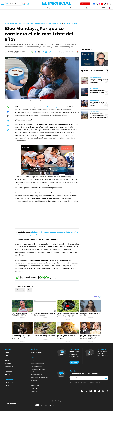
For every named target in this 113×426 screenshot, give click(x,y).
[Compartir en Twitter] (39, 52)
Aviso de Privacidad (37, 366)
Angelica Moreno (12, 51)
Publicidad (34, 388)
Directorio (34, 380)
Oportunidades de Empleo (39, 377)
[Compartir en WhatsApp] (32, 52)
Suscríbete (85, 4)
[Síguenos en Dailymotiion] (107, 391)
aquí (54, 279)
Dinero (7, 360)
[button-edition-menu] (96, 7)
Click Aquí (74, 362)
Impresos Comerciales (38, 364)
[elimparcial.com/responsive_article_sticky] (112, 417)
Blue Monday (70, 23)
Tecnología (8, 371)
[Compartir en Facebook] (35, 52)
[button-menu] (2, 4)
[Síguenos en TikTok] (105, 3)
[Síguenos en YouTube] (102, 3)
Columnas (64, 8)
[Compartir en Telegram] (43, 52)
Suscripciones (35, 385)
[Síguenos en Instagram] (99, 3)
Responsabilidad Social (38, 369)
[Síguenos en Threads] (107, 3)
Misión (33, 372)
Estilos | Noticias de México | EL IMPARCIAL (40, 23)
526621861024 (74, 351)
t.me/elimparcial (102, 351)
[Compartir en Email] (46, 52)
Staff (32, 361)
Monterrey (56, 8)
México (7, 352)
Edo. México (39, 8)
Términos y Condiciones (94, 382)
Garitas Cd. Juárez (102, 7)
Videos (7, 385)
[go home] (10, 404)
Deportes (8, 363)
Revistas (80, 8)
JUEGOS (26, 8)
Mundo (7, 355)
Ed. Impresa (72, 8)
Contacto (33, 383)
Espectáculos (9, 366)
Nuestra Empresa (36, 374)
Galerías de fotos (10, 383)
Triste (29, 290)
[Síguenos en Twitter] (96, 3)
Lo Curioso (8, 358)
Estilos (7, 369)
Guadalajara (48, 8)
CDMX (32, 8)
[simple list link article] (94, 60)
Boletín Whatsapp (36, 352)
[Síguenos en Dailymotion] (110, 3)
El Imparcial (11, 23)
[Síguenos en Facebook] (94, 3)
